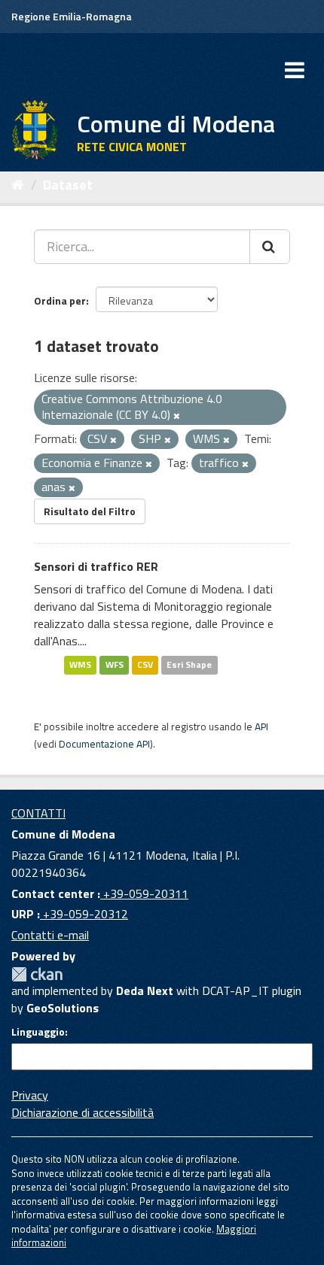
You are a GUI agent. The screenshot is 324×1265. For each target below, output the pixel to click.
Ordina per (60, 300)
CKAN (37, 974)
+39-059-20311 (144, 893)
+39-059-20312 (84, 914)
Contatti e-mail (50, 935)
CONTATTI (38, 813)
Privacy (29, 1095)
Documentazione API (104, 743)
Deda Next (144, 990)
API (261, 726)
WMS (80, 665)
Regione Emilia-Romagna (71, 16)
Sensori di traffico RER (96, 566)
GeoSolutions (62, 1008)
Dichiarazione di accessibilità (82, 1112)
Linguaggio (38, 1031)
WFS (114, 665)
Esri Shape (189, 665)
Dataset (68, 184)
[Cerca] (269, 246)
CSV (145, 665)
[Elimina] (176, 416)
